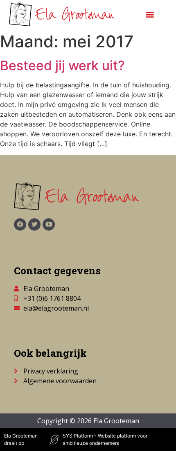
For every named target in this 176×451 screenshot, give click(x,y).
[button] (149, 14)
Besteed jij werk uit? (62, 65)
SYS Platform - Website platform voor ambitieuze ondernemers (105, 439)
